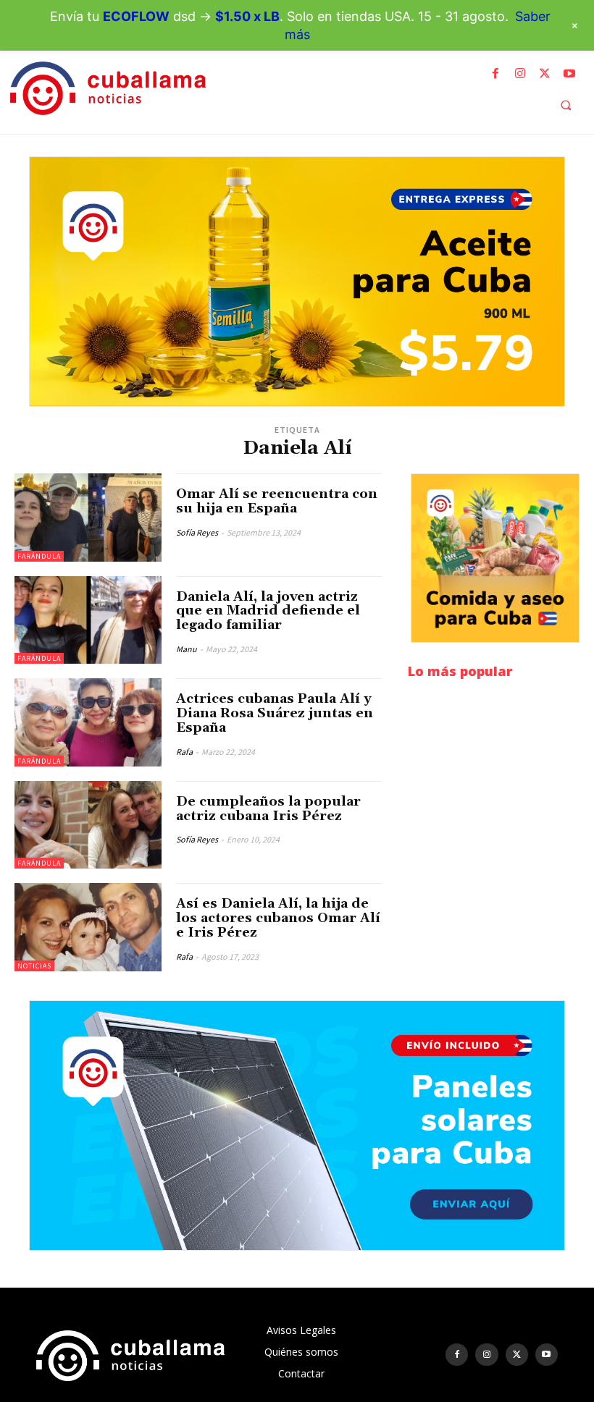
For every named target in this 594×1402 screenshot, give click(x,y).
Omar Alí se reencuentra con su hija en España (276, 501)
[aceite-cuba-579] (297, 281)
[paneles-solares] (297, 1125)
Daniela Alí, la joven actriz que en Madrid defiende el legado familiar (268, 611)
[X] (544, 74)
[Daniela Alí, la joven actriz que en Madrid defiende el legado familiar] (88, 620)
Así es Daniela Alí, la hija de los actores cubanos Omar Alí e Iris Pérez (278, 918)
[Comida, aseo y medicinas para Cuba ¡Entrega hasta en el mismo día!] (495, 558)
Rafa (184, 751)
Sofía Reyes (197, 532)
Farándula (39, 556)
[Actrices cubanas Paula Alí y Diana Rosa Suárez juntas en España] (88, 722)
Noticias (34, 966)
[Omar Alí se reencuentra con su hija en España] (88, 517)
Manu (186, 648)
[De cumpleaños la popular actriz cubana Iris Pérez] (88, 825)
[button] (566, 105)
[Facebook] (495, 74)
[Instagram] (520, 74)
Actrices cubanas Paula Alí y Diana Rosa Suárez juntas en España (274, 713)
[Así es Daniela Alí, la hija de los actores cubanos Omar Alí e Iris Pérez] (88, 927)
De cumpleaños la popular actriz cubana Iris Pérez (268, 808)
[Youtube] (569, 74)
